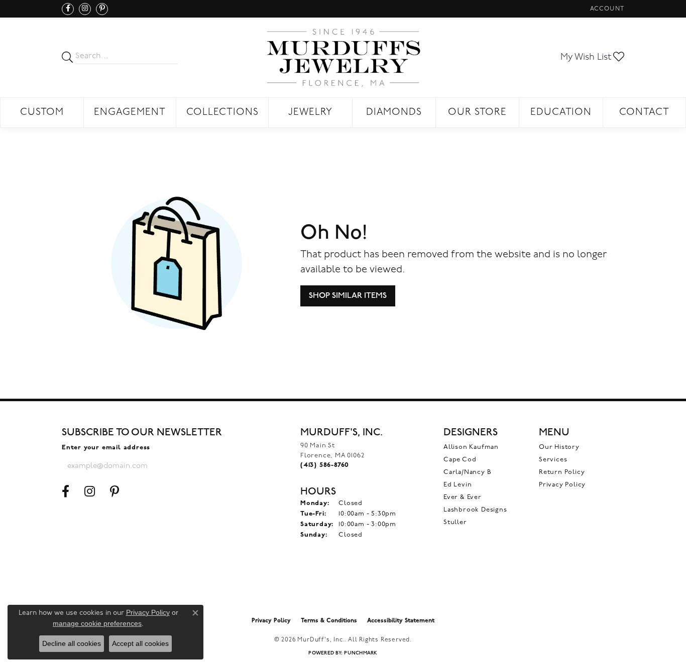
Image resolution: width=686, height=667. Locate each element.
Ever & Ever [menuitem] (462, 497)
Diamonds (394, 112)
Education (561, 112)
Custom (42, 112)
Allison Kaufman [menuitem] (471, 447)
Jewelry (310, 112)
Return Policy (562, 472)
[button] (606, 9)
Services (553, 459)
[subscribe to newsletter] (185, 466)
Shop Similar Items (348, 295)
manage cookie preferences (97, 623)
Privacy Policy (562, 484)
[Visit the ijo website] (343, 586)
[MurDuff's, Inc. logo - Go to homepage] (343, 57)
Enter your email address (106, 447)
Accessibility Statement (400, 621)
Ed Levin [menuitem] (457, 484)
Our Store (477, 112)
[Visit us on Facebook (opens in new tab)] (68, 9)
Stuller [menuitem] (455, 522)
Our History (559, 447)
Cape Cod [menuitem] (459, 459)
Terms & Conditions (329, 621)
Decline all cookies (71, 643)
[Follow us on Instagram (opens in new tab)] (85, 9)
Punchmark (360, 653)
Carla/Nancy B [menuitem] (467, 472)
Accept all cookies (140, 643)
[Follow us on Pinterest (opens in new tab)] (102, 9)
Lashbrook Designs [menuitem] (475, 510)
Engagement (130, 112)
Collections (222, 112)
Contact (644, 112)
